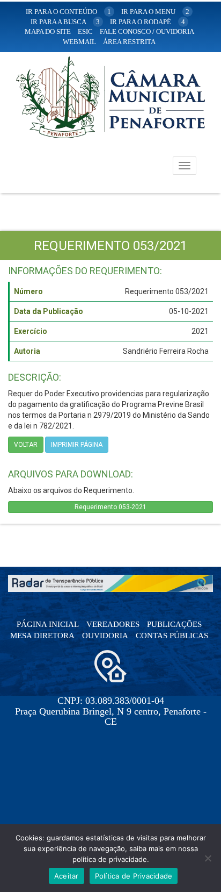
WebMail (79, 42)
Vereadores (112, 624)
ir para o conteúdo (68, 12)
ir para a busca (65, 22)
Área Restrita (129, 42)
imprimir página (76, 444)
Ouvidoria (105, 635)
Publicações (174, 624)
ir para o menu (155, 12)
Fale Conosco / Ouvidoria (147, 31)
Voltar (26, 444)
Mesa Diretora (42, 635)
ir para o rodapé (147, 22)
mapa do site (48, 31)
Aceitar (66, 876)
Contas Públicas (172, 635)
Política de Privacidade (134, 876)
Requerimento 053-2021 (110, 507)
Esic (85, 31)
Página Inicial (48, 624)
